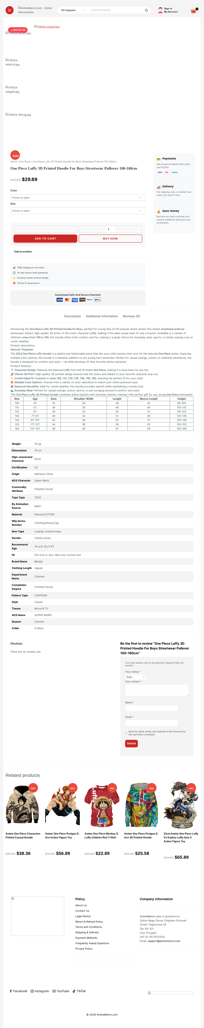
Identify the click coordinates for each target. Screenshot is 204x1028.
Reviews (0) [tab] (131, 316)
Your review (133, 681)
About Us (81, 905)
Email (129, 717)
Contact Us (82, 910)
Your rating (133, 671)
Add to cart (45, 238)
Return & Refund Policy (89, 921)
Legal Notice (83, 916)
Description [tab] (72, 316)
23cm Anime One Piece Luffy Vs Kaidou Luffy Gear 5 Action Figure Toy (181, 837)
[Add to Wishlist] (45, 229)
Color (13, 190)
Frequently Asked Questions (92, 943)
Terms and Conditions (88, 926)
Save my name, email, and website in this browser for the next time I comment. (157, 733)
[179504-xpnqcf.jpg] (91, 82)
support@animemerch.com (164, 941)
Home (13, 161)
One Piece (24, 161)
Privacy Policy (83, 948)
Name (129, 702)
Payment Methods (86, 937)
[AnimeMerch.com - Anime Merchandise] (36, 10)
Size (12, 203)
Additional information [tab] (102, 316)
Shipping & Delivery (87, 932)
